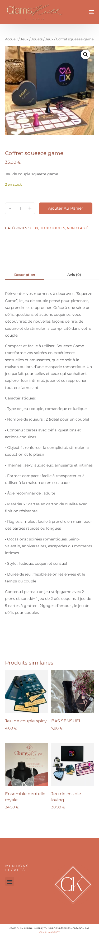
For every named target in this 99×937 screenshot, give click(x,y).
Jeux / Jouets (31, 39)
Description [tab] (24, 275)
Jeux (49, 39)
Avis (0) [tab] (74, 275)
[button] (85, 54)
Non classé (78, 228)
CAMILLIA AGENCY (49, 932)
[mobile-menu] (85, 12)
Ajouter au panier (65, 208)
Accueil (11, 39)
